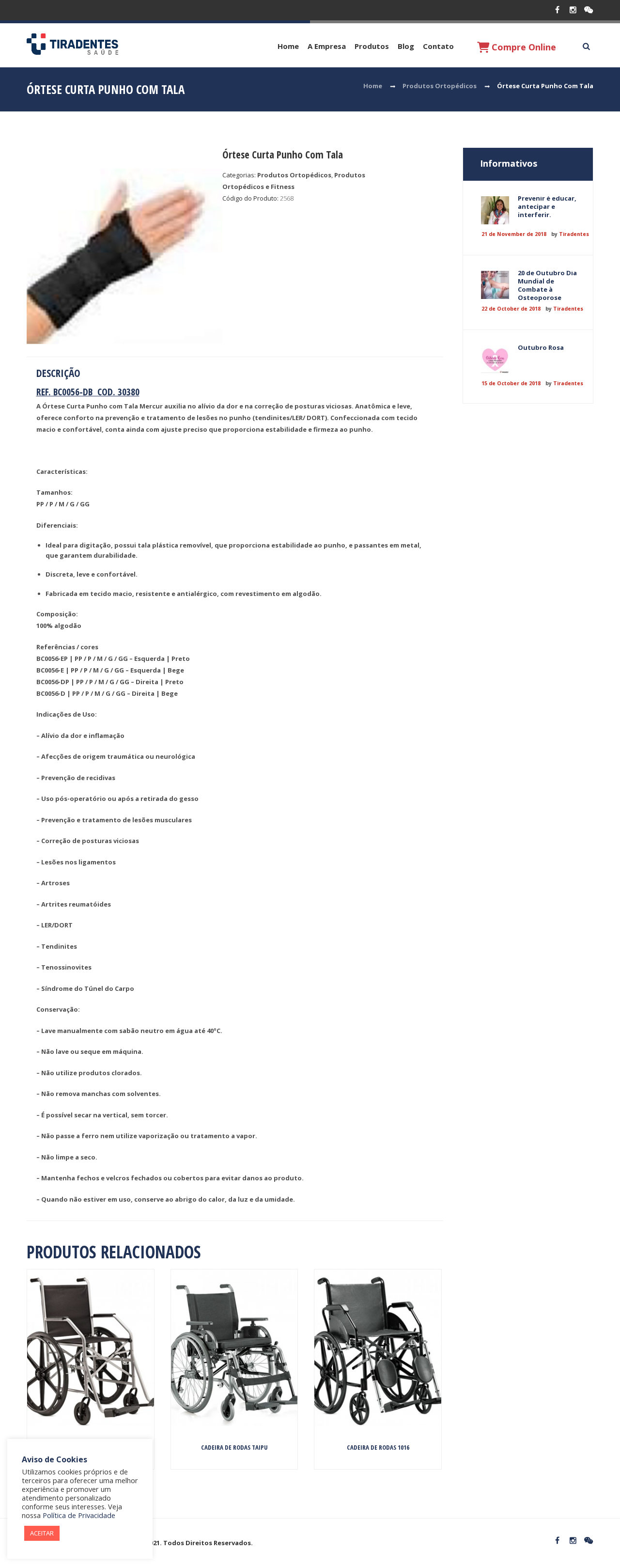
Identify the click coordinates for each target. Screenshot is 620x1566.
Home (288, 46)
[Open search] (586, 46)
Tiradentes (574, 234)
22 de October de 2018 (511, 308)
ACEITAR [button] (42, 1533)
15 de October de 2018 (511, 383)
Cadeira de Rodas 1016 (378, 1447)
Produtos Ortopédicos (440, 85)
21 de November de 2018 (513, 234)
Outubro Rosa (541, 347)
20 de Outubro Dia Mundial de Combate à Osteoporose (547, 285)
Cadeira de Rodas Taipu (234, 1447)
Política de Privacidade (79, 1515)
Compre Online (522, 47)
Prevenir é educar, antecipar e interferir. (547, 206)
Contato (438, 46)
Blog (406, 46)
